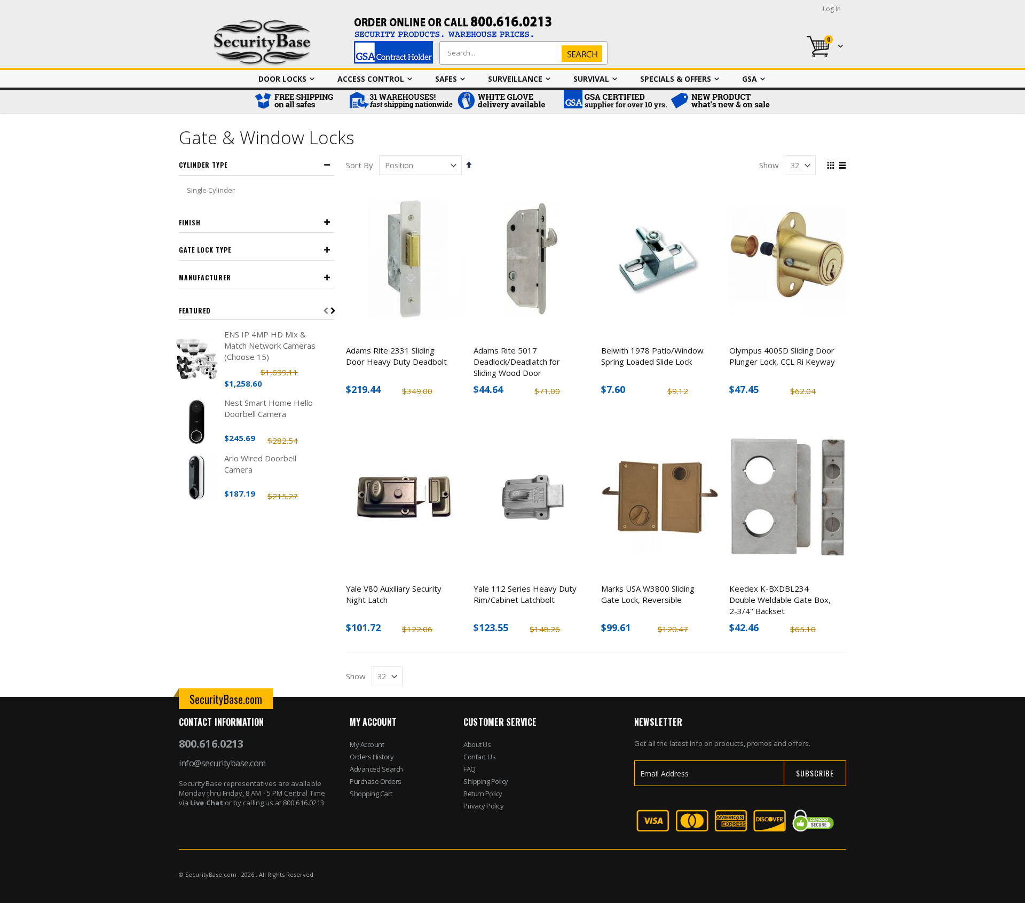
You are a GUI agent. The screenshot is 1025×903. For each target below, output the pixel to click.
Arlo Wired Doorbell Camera (260, 464)
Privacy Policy (483, 806)
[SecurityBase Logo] (262, 43)
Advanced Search (376, 769)
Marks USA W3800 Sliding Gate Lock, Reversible (648, 594)
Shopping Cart (371, 793)
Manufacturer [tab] (205, 277)
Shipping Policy (485, 781)
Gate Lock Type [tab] (205, 249)
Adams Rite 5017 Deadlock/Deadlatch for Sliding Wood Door (517, 361)
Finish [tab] (190, 222)
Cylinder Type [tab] (203, 164)
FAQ (469, 769)
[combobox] (521, 53)
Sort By (359, 165)
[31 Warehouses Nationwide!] (400, 101)
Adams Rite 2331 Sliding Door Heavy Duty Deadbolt (396, 356)
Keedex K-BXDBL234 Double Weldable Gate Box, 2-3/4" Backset (780, 599)
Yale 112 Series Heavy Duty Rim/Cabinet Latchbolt (525, 594)
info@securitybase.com (222, 763)
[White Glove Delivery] (507, 101)
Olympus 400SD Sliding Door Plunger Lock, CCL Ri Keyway (782, 356)
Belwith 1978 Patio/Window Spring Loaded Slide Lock (652, 356)
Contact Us (479, 756)
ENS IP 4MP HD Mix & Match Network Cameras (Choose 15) (270, 345)
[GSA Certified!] (614, 101)
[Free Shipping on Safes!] (299, 101)
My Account (367, 744)
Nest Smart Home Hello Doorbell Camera (268, 408)
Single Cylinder (211, 190)
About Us (477, 744)
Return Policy (482, 793)
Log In (832, 8)
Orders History (371, 756)
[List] (842, 166)
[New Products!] (720, 101)
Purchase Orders (375, 781)
